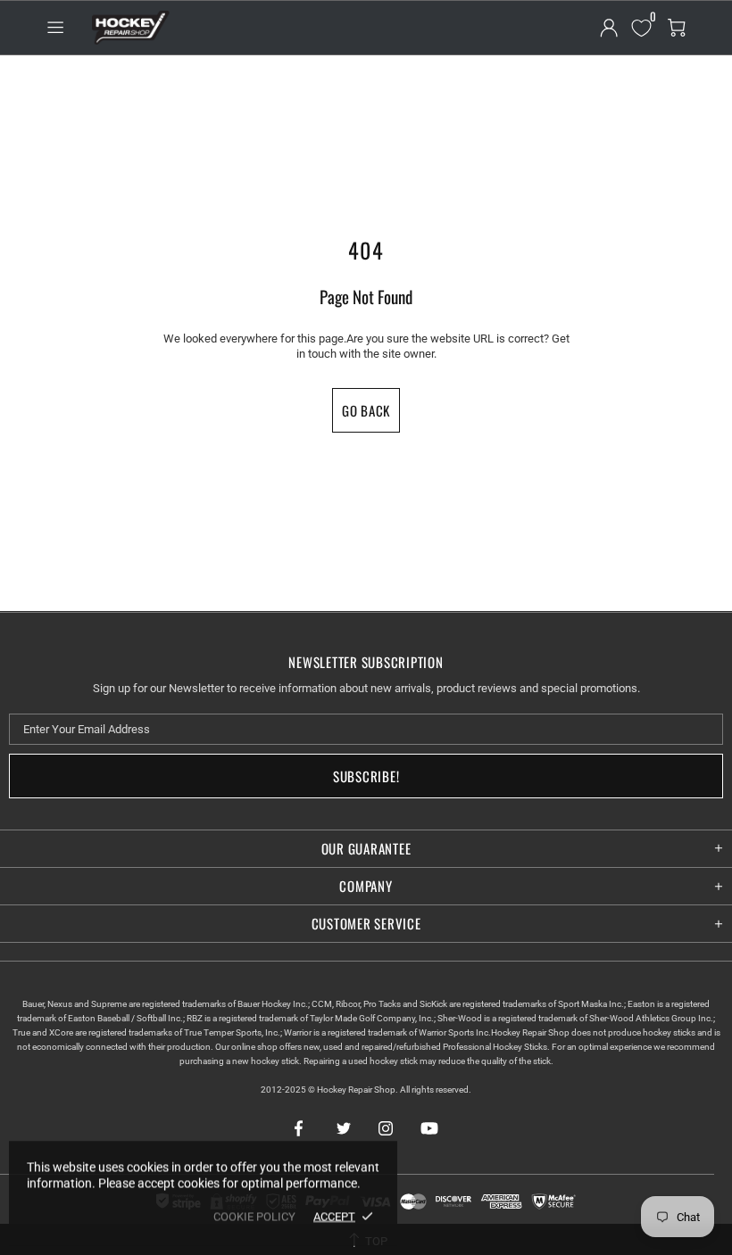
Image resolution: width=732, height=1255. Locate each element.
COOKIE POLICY (254, 1216)
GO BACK (366, 410)
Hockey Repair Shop (128, 28)
